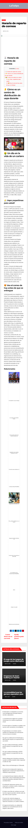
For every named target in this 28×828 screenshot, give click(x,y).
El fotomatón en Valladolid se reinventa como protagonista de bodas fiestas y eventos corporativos (13, 713)
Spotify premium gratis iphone (19, 636)
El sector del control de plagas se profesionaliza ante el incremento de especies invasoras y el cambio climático (13, 800)
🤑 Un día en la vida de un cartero (13, 77)
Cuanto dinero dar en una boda (8, 636)
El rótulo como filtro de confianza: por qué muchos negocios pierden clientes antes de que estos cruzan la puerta (14, 793)
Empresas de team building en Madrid (11, 677)
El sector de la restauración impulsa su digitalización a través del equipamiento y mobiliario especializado (13, 771)
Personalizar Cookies (8, 822)
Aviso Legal (13, 825)
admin (14, 663)
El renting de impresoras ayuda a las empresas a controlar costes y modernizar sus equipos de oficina (13, 786)
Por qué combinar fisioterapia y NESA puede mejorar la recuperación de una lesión (12, 746)
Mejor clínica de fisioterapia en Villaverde (13, 765)
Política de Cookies (19, 822)
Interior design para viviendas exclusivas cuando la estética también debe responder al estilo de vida (14, 760)
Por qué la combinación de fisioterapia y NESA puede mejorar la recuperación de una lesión (13, 739)
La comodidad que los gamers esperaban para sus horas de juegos (13, 694)
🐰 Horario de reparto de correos (13, 71)
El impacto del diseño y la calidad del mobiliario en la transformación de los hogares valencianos (12, 807)
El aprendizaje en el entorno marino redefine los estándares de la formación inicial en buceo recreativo (13, 732)
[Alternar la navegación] (15, 11)
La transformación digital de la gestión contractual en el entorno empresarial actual (12, 720)
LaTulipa (14, 5)
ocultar (17, 68)
